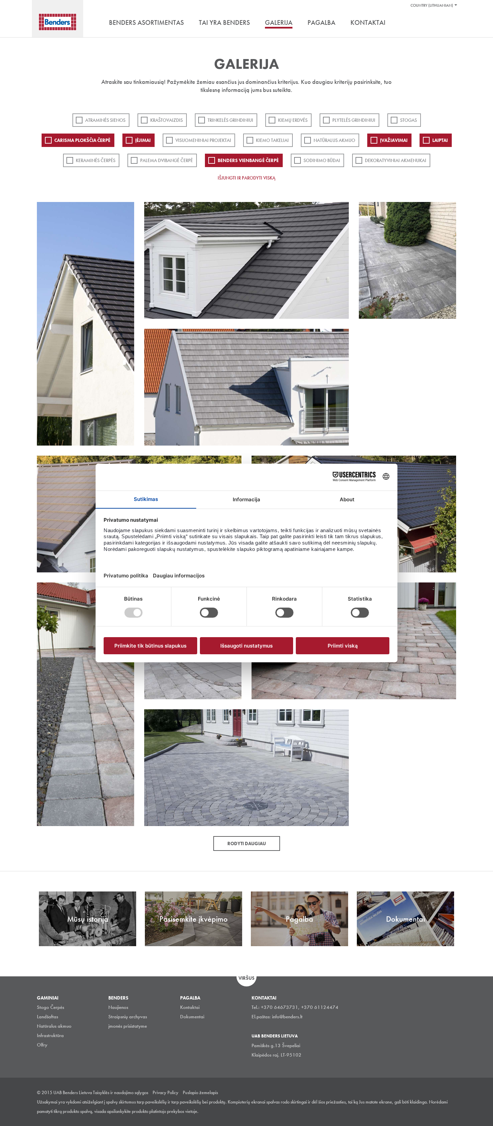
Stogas (408, 120)
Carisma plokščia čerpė (82, 140)
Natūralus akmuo (334, 140)
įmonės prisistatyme (127, 1026)
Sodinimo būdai (322, 160)
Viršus (246, 978)
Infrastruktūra (50, 1035)
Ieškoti (451, 23)
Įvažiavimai (393, 140)
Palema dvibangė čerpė (166, 160)
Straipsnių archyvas (127, 1016)
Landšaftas (47, 1016)
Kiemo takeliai (272, 140)
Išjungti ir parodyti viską (246, 178)
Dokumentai (192, 1016)
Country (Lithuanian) (431, 5)
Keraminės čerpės (95, 160)
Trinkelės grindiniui (230, 120)
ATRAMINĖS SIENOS (105, 120)
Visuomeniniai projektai (203, 140)
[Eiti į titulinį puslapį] (57, 22)
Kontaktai (190, 1007)
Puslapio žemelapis (200, 1092)
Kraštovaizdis (166, 120)
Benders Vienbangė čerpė (248, 160)
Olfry (42, 1044)
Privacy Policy (165, 1092)
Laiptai (440, 140)
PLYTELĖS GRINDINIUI (353, 120)
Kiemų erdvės (293, 120)
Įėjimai (143, 140)
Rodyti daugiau (246, 843)
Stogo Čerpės (50, 1007)
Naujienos (118, 1007)
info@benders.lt (287, 1016)
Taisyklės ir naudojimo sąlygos (120, 1092)
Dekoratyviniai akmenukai (395, 160)
